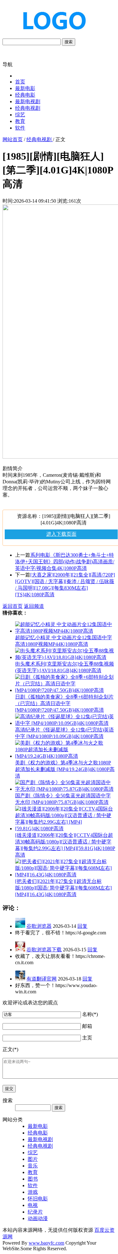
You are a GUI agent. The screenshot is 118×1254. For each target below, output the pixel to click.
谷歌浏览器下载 (44, 949)
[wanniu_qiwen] (52, 35)
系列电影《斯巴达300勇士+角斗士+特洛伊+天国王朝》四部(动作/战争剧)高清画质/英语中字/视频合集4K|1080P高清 (64, 561)
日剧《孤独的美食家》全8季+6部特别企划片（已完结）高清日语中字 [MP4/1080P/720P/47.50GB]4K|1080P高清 (64, 703)
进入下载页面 (61, 534)
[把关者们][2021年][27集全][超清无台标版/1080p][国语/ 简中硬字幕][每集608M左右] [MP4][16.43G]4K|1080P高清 (63, 888)
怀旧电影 (38, 1198)
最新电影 (25, 88)
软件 (20, 127)
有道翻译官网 (41, 978)
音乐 (33, 1165)
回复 (82, 926)
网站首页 (13, 139)
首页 (20, 81)
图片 (33, 1159)
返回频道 (34, 606)
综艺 (20, 114)
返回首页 (13, 606)
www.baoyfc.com (46, 1243)
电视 (33, 1205)
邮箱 (87, 1026)
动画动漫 (38, 1218)
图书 (33, 1179)
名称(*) (90, 1014)
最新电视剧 (27, 101)
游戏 (33, 1192)
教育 (20, 121)
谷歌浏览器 (39, 926)
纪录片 (35, 1211)
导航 (8, 64)
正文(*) (10, 1049)
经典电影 (25, 95)
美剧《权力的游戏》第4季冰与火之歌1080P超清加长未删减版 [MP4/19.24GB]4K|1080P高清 (65, 769)
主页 (87, 1037)
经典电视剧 (27, 108)
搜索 (69, 42)
